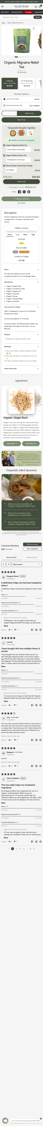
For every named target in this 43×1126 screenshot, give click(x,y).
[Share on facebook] (32, 630)
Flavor (6, 270)
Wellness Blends (16, 12)
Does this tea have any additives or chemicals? (19, 514)
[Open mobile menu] (2, 6)
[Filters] (8, 564)
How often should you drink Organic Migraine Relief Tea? (21, 523)
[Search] (36, 7)
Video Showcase (10, 369)
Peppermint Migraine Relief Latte (18, 339)
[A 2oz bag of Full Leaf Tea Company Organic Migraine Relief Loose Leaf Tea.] (33, 28)
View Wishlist (21, 203)
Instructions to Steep (12, 307)
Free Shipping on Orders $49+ (21, 2)
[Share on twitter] (36, 630)
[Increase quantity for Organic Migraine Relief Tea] (15, 113)
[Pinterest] (29, 192)
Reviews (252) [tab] (11, 557)
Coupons (28, 12)
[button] (5, 1121)
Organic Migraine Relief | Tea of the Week (21, 361)
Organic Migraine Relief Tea (21, 64)
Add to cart (21, 182)
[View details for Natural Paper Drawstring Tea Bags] (30, 133)
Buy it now (21, 120)
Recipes (7, 334)
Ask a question (32, 549)
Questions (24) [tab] (32, 557)
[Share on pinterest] (40, 630)
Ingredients (8, 282)
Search (38, 17)
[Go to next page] (34, 848)
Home (3, 23)
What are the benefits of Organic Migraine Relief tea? (21, 505)
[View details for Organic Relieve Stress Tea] (21, 133)
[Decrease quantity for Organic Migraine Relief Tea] (3, 113)
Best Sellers (5, 12)
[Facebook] (20, 192)
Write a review (32, 544)
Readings (7, 346)
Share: (14, 192)
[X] (24, 192)
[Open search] (3, 564)
